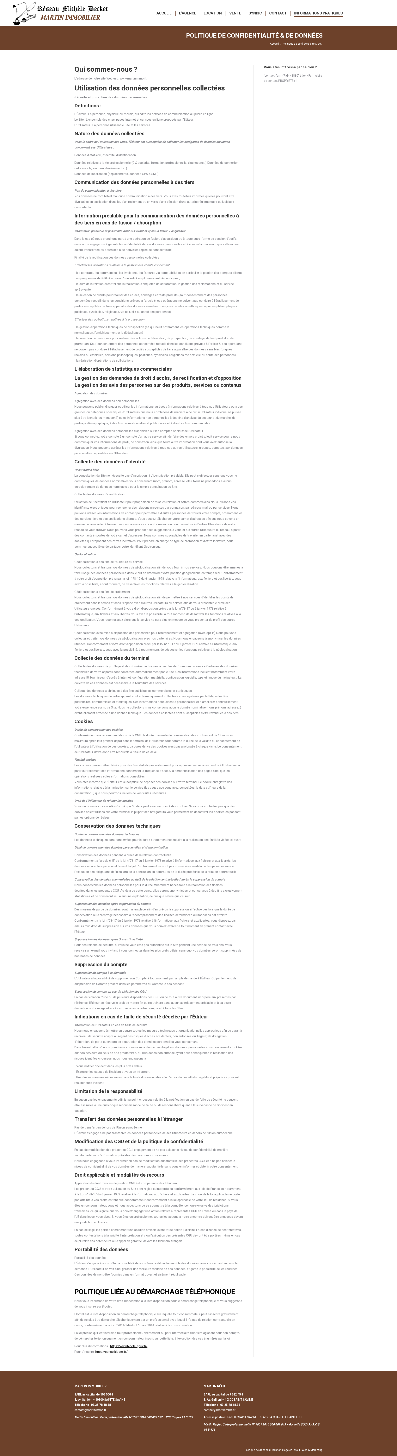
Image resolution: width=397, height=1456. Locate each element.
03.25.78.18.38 (101, 1404)
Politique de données (257, 1449)
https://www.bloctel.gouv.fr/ (128, 1346)
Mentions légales (282, 1449)
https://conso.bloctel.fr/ (111, 1352)
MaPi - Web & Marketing (308, 1449)
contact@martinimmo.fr (90, 1410)
